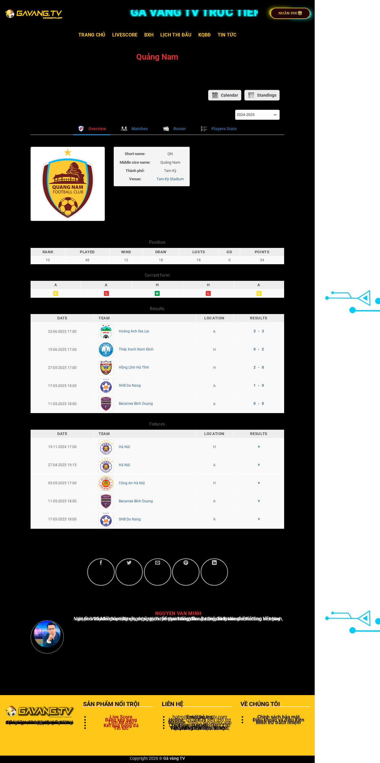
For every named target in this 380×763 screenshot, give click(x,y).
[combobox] (257, 115)
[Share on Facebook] (101, 572)
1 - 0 (259, 385)
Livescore (125, 35)
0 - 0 (259, 404)
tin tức (227, 35)
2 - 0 (259, 367)
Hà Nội (124, 447)
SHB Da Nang (130, 385)
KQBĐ (204, 35)
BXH (149, 35)
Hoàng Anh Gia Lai (134, 331)
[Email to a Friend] (157, 572)
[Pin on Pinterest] (186, 572)
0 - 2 (259, 349)
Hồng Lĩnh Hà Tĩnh (134, 367)
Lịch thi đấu (176, 35)
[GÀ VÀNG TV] (34, 13)
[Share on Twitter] (129, 572)
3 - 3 (259, 331)
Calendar (229, 95)
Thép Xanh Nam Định (136, 349)
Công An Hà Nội (132, 483)
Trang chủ (92, 35)
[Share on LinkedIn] (214, 572)
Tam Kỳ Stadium (170, 179)
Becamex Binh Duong (136, 404)
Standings (266, 95)
